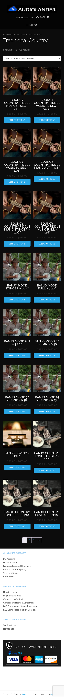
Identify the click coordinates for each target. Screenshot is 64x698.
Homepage (8, 628)
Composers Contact (13, 599)
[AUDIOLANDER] (32, 9)
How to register (10, 592)
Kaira (24, 694)
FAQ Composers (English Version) (19, 609)
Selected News (10, 572)
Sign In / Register (24, 17)
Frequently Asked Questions (17, 565)
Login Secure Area (12, 595)
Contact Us (8, 576)
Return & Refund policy (14, 569)
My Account (9, 558)
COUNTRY (14, 34)
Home (6, 34)
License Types (10, 562)
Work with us (9, 625)
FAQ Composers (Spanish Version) (20, 606)
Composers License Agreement (18, 602)
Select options (17, 119)
